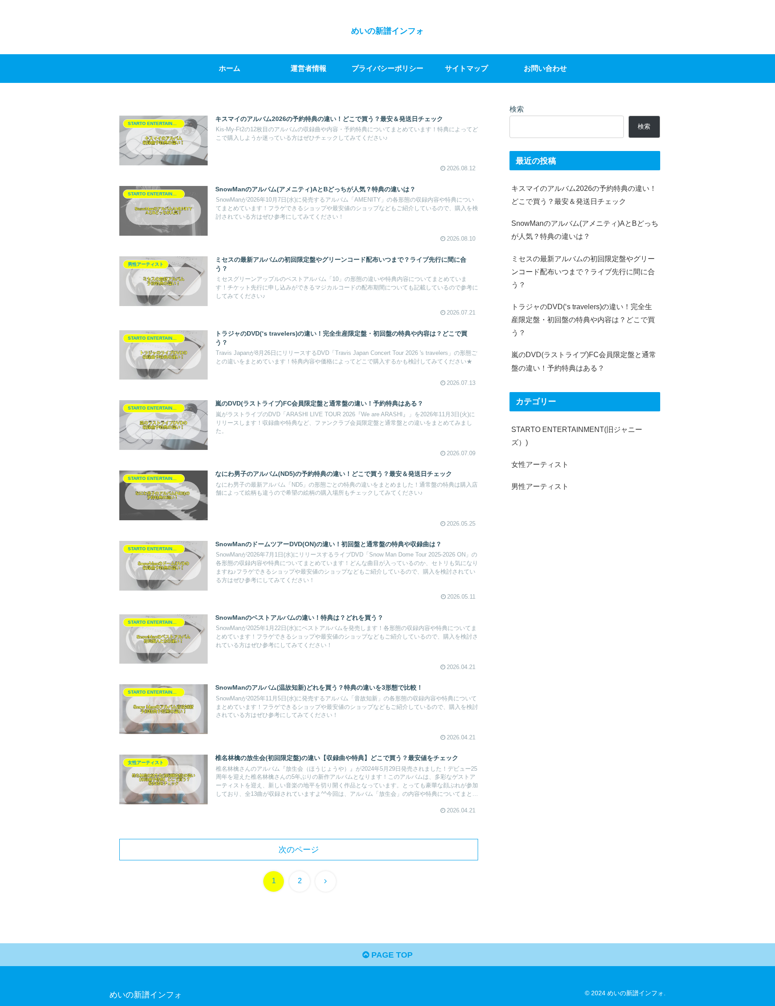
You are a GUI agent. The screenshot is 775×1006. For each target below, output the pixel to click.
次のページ (299, 849)
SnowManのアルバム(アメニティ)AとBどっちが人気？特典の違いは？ (584, 229)
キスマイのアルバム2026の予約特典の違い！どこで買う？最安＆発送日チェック (584, 194)
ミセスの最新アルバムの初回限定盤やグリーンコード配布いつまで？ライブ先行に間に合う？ (583, 272)
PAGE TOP (391, 954)
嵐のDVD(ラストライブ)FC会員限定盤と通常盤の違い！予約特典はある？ (583, 361)
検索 (516, 109)
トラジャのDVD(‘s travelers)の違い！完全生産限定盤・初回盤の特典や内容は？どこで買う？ (583, 319)
